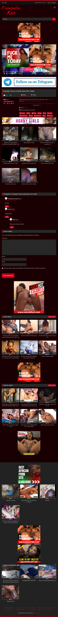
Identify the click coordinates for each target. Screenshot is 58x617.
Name (4, 256)
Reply (7, 206)
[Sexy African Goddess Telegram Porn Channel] (29, 86)
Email (4, 261)
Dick (29, 113)
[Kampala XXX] (29, 10)
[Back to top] (53, 612)
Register (54, 2)
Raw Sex (50, 115)
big (45, 113)
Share (34, 95)
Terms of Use (47, 609)
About (24, 95)
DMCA (40, 609)
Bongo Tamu (50, 607)
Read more (36, 105)
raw (45, 115)
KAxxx (26, 107)
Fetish (34, 113)
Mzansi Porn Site (20, 609)
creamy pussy (24, 115)
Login (48, 2)
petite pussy (38, 115)
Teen (40, 113)
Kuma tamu (10, 609)
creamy (50, 113)
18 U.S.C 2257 (31, 609)
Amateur (23, 113)
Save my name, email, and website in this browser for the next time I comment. (24, 268)
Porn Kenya (41, 607)
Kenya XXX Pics (30, 607)
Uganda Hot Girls (9, 607)
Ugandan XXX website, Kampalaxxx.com (33, 101)
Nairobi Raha (19, 607)
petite (31, 115)
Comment (4, 238)
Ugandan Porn (51, 99)
